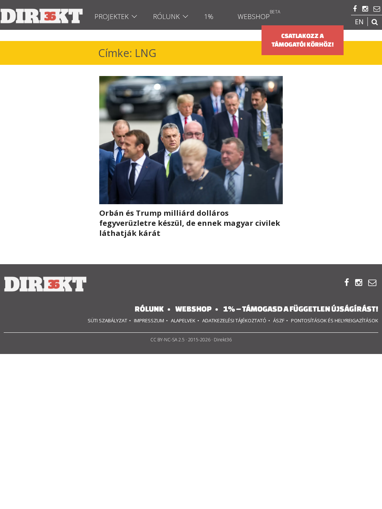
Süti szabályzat (107, 320)
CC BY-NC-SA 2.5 (167, 339)
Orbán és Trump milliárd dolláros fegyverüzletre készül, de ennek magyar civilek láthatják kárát (189, 223)
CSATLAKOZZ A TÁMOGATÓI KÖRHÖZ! (303, 40)
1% (208, 16)
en (359, 21)
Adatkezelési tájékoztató (234, 320)
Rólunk (166, 16)
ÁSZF (278, 320)
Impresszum (149, 320)
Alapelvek (183, 320)
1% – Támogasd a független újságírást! (300, 308)
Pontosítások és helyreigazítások (334, 320)
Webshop (254, 16)
